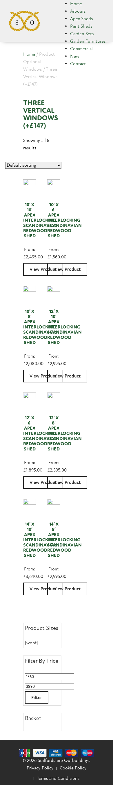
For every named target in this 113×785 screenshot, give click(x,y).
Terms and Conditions (58, 778)
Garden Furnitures (88, 41)
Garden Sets (82, 34)
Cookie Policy (73, 768)
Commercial (81, 49)
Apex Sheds (81, 19)
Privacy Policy (40, 768)
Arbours (78, 11)
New (74, 56)
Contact (78, 64)
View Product (67, 269)
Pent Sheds (81, 26)
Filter (36, 698)
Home (76, 4)
